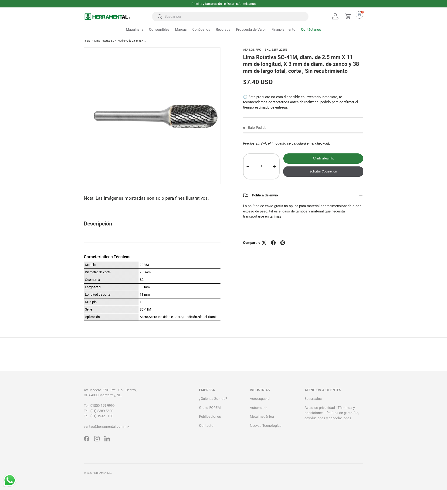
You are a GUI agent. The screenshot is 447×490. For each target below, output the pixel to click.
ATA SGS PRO (252, 49)
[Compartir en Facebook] (273, 242)
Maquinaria (134, 29)
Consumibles (159, 29)
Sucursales (313, 399)
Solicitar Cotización (323, 171)
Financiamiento (283, 29)
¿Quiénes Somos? (213, 399)
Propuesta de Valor (251, 29)
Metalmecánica (262, 416)
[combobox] (230, 16)
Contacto (206, 426)
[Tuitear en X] (264, 242)
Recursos (223, 29)
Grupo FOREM (210, 408)
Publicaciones (210, 416)
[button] (348, 16)
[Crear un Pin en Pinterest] (282, 242)
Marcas (181, 29)
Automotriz (258, 408)
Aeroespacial (260, 399)
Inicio (87, 41)
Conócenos (201, 29)
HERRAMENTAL (102, 472)
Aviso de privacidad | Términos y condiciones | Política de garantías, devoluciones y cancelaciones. (332, 413)
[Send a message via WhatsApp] (9, 480)
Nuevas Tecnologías (265, 426)
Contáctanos (311, 29)
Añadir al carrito (323, 158)
